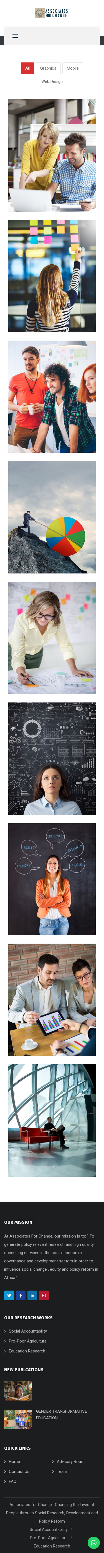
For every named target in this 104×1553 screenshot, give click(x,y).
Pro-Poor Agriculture (28, 1341)
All (27, 68)
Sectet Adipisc (41, 310)
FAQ (12, 1481)
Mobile (73, 68)
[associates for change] (52, 13)
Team (62, 1471)
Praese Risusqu (43, 551)
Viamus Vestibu (43, 672)
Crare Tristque (41, 792)
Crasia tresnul (40, 189)
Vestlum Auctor (43, 1034)
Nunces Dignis (40, 913)
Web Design (52, 81)
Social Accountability (28, 1331)
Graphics (48, 68)
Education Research (27, 1351)
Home (14, 1461)
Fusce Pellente (42, 430)
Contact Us (19, 1471)
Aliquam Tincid (41, 1154)
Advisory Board (71, 1461)
